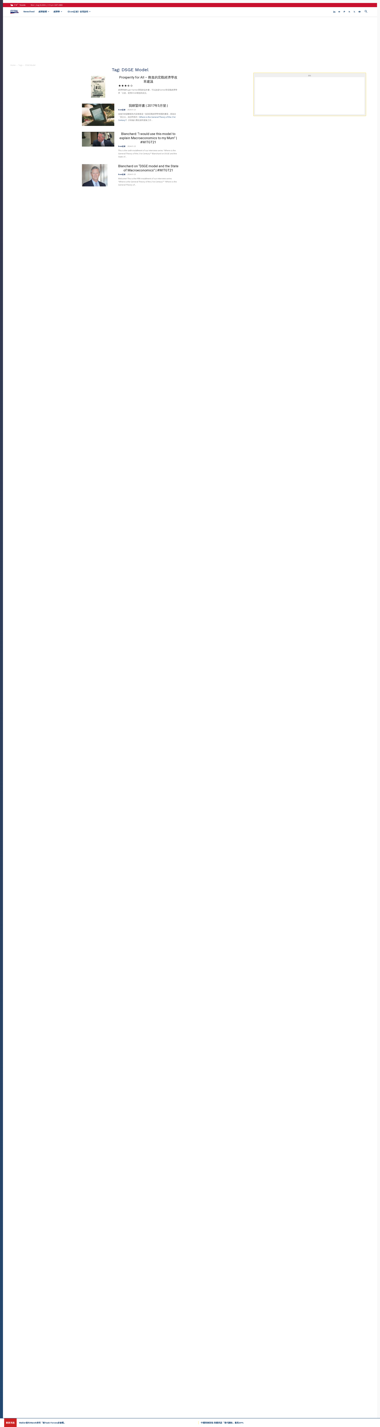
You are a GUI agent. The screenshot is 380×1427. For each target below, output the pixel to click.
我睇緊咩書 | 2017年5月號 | (148, 105)
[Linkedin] (334, 11)
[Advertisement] (190, 38)
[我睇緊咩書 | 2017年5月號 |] (98, 115)
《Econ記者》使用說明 (77, 11)
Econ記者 (121, 110)
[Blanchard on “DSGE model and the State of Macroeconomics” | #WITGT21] (95, 175)
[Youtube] (359, 11)
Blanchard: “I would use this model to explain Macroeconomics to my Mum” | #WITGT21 (148, 138)
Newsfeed (28, 11)
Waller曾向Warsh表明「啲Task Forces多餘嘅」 (42, 1423)
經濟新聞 (43, 11)
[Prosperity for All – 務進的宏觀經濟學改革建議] (98, 86)
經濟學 (57, 11)
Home (13, 65)
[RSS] (349, 11)
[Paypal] (344, 11)
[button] (366, 11)
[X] (354, 11)
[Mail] (339, 11)
